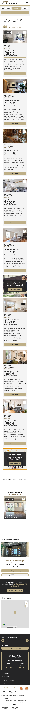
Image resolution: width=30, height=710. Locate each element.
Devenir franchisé (6, 676)
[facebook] (2, 640)
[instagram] (27, 640)
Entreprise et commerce (7, 680)
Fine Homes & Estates (7, 683)
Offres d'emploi (5, 673)
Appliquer (15, 12)
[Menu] (27, 2)
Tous (3, 8)
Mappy (15, 627)
